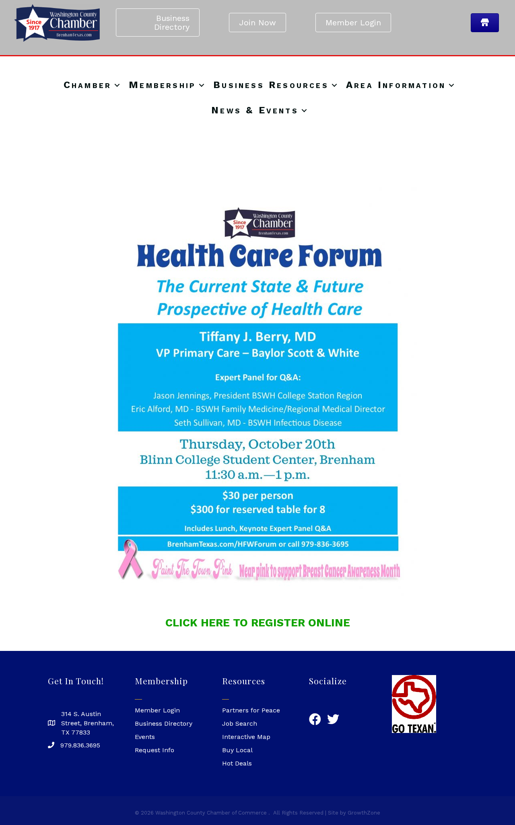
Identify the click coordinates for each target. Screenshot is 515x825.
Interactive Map (246, 737)
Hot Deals (237, 763)
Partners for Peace (251, 710)
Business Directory (163, 723)
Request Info (154, 750)
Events (145, 737)
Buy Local (237, 750)
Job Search (239, 723)
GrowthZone (364, 813)
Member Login (157, 710)
